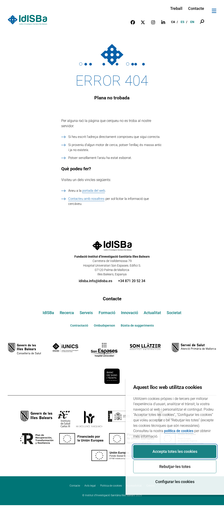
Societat (174, 313)
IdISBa (48, 313)
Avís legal (90, 485)
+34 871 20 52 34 (131, 281)
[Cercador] (202, 22)
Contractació (79, 325)
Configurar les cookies (174, 482)
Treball (176, 8)
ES (182, 22)
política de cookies (178, 431)
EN (192, 22)
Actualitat (152, 313)
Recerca (67, 313)
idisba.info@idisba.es (95, 281)
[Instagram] (153, 22)
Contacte (196, 8)
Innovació (129, 313)
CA (173, 22)
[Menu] (214, 11)
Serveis (86, 313)
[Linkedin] (163, 22)
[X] (143, 22)
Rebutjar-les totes (175, 466)
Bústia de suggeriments (137, 325)
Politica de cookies (111, 485)
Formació (107, 313)
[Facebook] (133, 22)
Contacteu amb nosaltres (86, 199)
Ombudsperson (104, 325)
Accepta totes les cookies (174, 451)
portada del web (93, 191)
